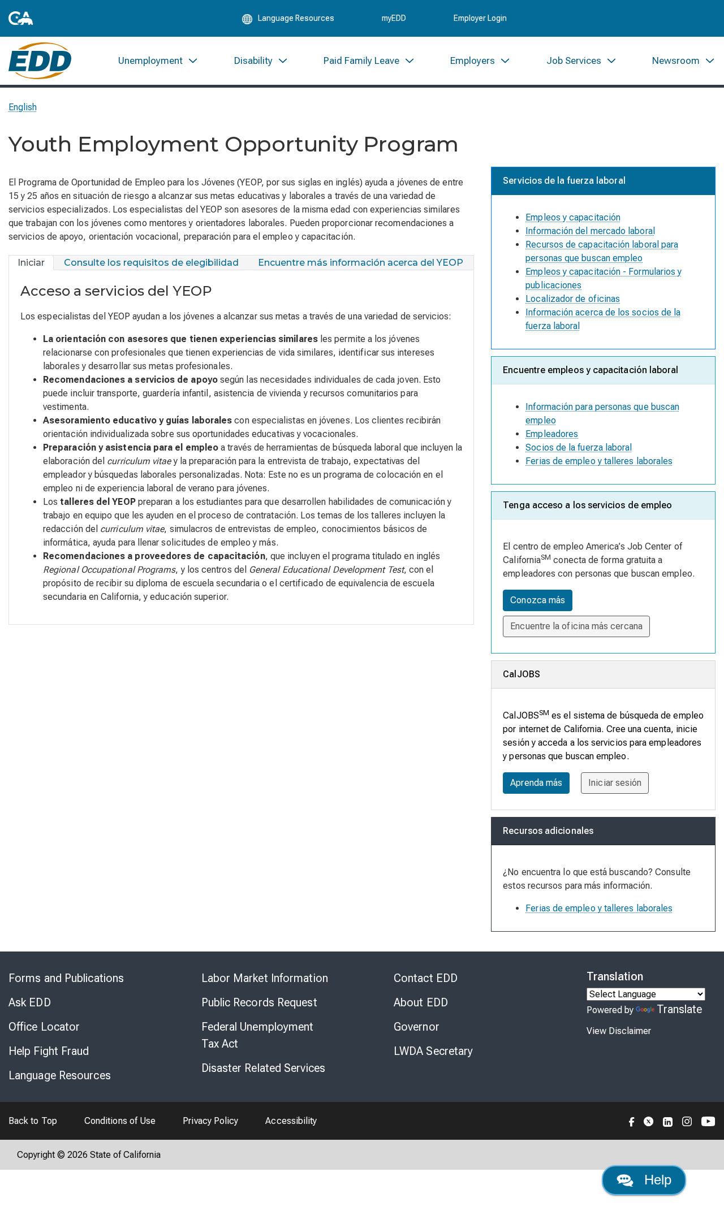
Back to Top (32, 1120)
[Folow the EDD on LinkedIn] (668, 1120)
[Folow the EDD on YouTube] (708, 1120)
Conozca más (537, 600)
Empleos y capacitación (572, 217)
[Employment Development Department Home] (39, 60)
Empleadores (551, 434)
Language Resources (59, 1075)
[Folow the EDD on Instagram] (687, 1120)
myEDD (394, 18)
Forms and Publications (66, 978)
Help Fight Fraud (48, 1051)
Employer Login (480, 18)
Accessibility (291, 1120)
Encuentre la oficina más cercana (576, 626)
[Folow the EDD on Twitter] (649, 1120)
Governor (416, 1026)
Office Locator (44, 1026)
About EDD (421, 1002)
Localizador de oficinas (572, 298)
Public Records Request (259, 1002)
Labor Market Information (264, 978)
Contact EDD (426, 978)
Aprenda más (536, 782)
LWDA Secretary (433, 1051)
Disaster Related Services (263, 1068)
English (22, 107)
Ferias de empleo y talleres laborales (599, 461)
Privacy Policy (210, 1120)
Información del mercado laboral (589, 231)
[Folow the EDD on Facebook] (632, 1120)
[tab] (31, 263)
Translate (680, 1009)
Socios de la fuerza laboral (578, 447)
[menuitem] (158, 61)
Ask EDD (29, 1002)
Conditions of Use (120, 1120)
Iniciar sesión (614, 782)
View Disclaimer (619, 1031)
